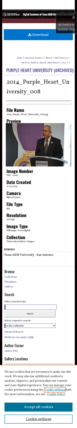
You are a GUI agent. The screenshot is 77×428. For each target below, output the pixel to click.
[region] (38, 396)
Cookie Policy (56, 394)
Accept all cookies (38, 407)
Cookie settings (54, 390)
